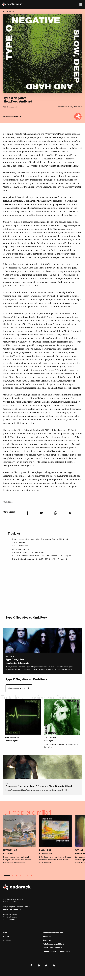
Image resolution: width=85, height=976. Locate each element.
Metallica (21, 137)
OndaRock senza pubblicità (53, 944)
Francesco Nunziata (13, 117)
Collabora (7, 940)
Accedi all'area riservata (52, 948)
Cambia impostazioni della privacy (56, 951)
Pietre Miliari (8, 11)
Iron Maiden (46, 137)
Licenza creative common (52, 933)
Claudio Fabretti (9, 902)
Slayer (33, 137)
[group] (19, 840)
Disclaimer (46, 936)
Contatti (6, 936)
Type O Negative (36, 197)
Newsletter (46, 940)
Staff (5, 933)
